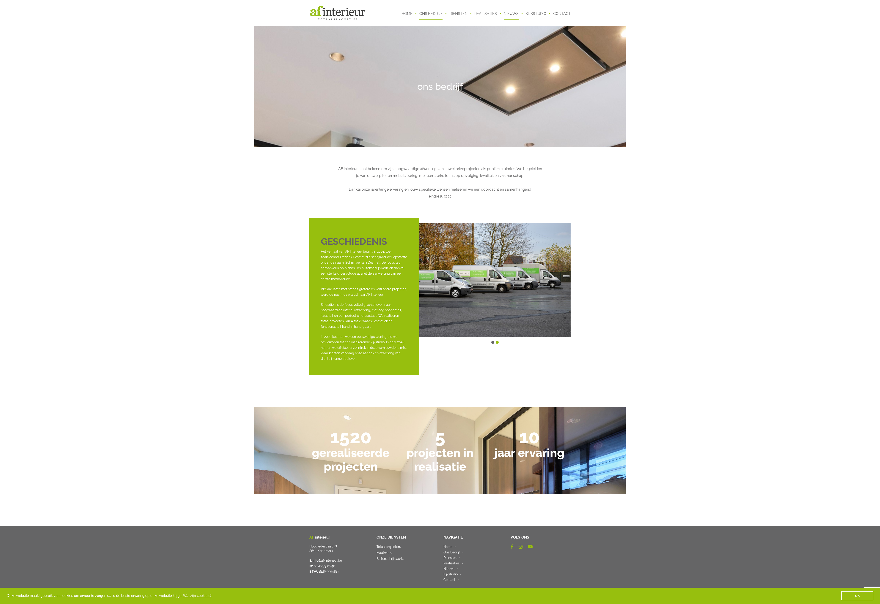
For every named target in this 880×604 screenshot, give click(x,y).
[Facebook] (512, 547)
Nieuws (448, 569)
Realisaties (451, 563)
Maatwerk (384, 553)
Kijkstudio (450, 574)
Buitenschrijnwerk (390, 559)
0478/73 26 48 (324, 566)
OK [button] (857, 596)
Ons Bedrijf (451, 552)
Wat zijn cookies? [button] (197, 596)
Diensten (449, 558)
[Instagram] (520, 547)
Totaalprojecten (389, 547)
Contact (449, 580)
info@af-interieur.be (327, 560)
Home (447, 547)
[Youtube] (530, 547)
